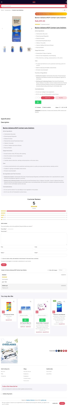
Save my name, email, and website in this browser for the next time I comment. (20, 258)
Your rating (4, 229)
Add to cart (47, 97)
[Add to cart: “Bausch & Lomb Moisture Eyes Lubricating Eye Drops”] (53, 312)
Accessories (8, 10)
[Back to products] (64, 10)
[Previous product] (63, 10)
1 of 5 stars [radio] (8, 229)
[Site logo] (34, 2)
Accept (62, 403)
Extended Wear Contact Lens (42, 325)
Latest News (49, 373)
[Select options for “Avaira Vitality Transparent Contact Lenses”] (37, 312)
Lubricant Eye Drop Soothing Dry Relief (60, 319)
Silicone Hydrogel (39, 328)
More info (55, 403)
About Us (3, 371)
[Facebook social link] (59, 107)
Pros (2, 247)
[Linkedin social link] (64, 107)
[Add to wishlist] (14, 301)
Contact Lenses (40, 324)
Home (2, 10)
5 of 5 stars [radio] (12, 229)
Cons (36, 247)
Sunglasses (26, 376)
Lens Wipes (28, 324)
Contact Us (3, 376)
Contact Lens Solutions (17, 10)
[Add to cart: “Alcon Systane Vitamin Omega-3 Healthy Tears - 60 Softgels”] (3, 312)
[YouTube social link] (64, 351)
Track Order (49, 371)
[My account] (66, 2)
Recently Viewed (27, 371)
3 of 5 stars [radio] (10, 229)
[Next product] (66, 10)
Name (2, 252)
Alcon (9, 318)
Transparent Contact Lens (44, 329)
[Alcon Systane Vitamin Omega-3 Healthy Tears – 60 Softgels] (8, 306)
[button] (2, 28)
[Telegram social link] (66, 107)
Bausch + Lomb (59, 322)
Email (36, 252)
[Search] (66, 6)
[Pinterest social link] (63, 107)
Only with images (53, 270)
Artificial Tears (62, 316)
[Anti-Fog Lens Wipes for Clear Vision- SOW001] (25, 306)
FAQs (2, 373)
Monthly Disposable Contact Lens (43, 327)
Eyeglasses (26, 373)
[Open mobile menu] (1, 2)
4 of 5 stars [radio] (11, 229)
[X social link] (61, 107)
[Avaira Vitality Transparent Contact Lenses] (42, 306)
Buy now (61, 97)
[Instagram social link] (61, 351)
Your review (4, 231)
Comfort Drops (57, 317)
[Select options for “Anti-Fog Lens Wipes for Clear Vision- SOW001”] (20, 312)
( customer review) (45, 24)
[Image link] (9, 350)
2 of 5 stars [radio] (9, 229)
